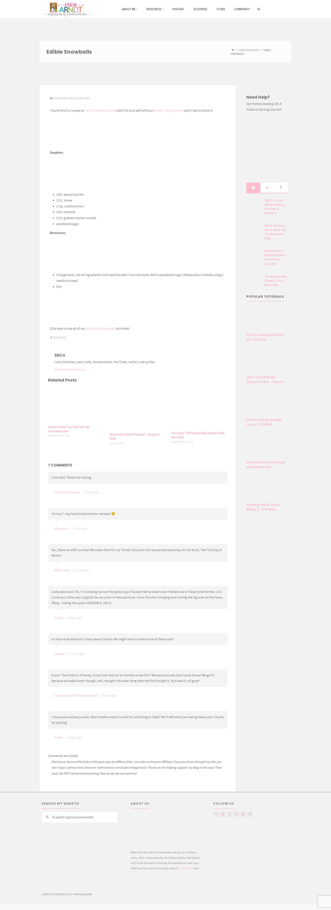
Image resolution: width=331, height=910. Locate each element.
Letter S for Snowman (100, 328)
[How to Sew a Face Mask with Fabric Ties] (267, 446)
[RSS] (250, 814)
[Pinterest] (230, 814)
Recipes (84, 98)
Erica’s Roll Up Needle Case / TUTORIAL (263, 422)
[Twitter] (243, 814)
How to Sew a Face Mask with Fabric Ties (265, 464)
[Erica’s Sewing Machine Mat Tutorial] (267, 319)
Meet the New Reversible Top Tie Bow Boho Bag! (275, 231)
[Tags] (281, 188)
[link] (259, 9)
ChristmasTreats (249, 50)
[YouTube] (236, 814)
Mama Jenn (62, 570)
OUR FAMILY (185, 868)
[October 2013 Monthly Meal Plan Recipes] (199, 407)
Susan (58, 618)
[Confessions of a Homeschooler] (66, 9)
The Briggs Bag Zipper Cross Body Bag (276, 280)
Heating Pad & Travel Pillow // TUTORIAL (263, 507)
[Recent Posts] (253, 188)
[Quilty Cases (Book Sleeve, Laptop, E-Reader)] (254, 205)
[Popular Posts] (267, 188)
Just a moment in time (100, 110)
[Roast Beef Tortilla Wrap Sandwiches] (76, 404)
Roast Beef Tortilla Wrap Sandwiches (68, 429)
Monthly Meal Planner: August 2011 (135, 436)
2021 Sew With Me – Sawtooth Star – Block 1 (265, 379)
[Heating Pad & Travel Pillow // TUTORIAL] (267, 489)
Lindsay (59, 654)
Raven (58, 737)
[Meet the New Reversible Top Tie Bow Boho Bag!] (254, 230)
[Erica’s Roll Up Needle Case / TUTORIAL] (267, 404)
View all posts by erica (70, 369)
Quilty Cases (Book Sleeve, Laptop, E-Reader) (275, 206)
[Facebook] (216, 814)
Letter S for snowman (169, 110)
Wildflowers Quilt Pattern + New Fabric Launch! (276, 257)
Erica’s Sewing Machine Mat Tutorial (264, 336)
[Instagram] (223, 814)
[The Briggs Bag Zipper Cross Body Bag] (254, 281)
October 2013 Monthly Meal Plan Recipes (197, 435)
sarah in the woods (67, 492)
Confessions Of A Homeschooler (76, 695)
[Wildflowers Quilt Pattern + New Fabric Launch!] (254, 255)
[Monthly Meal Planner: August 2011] (138, 408)
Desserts (59, 338)
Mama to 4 (61, 528)
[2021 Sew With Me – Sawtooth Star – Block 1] (267, 361)
